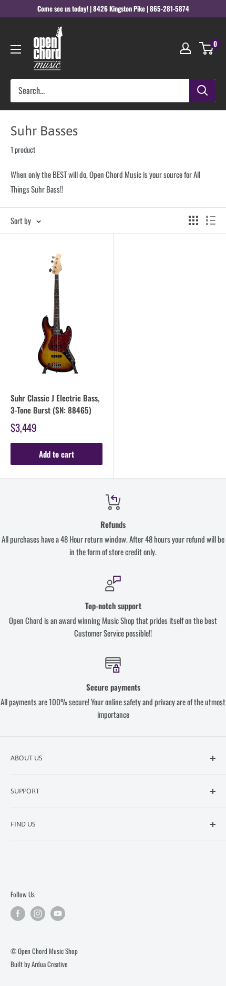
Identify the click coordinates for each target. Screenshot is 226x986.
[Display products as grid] (193, 220)
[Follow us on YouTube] (57, 913)
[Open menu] (16, 49)
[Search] (202, 90)
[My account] (185, 48)
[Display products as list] (210, 220)
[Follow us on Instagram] (37, 913)
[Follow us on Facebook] (18, 913)
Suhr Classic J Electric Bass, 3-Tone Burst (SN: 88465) (55, 404)
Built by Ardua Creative (39, 964)
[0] (206, 48)
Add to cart (56, 454)
